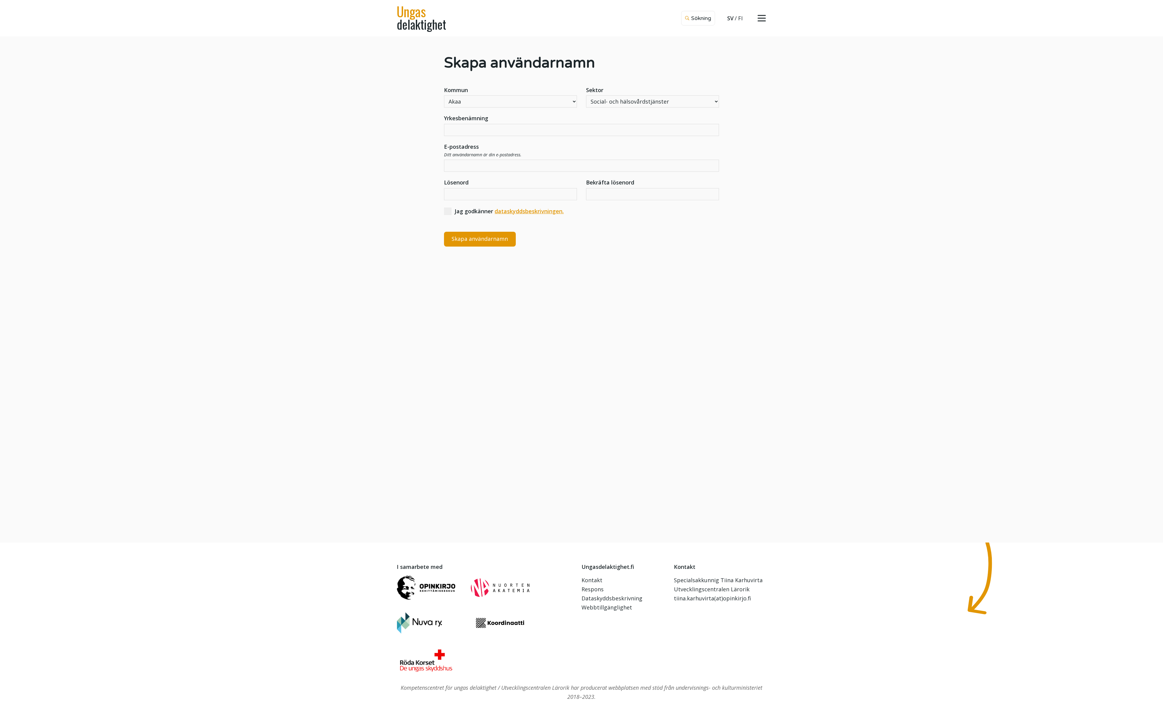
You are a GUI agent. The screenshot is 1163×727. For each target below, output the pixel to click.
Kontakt (592, 580)
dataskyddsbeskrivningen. (529, 211)
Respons (593, 589)
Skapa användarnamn (480, 238)
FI (740, 18)
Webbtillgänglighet (607, 607)
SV (730, 18)
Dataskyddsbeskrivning (612, 598)
